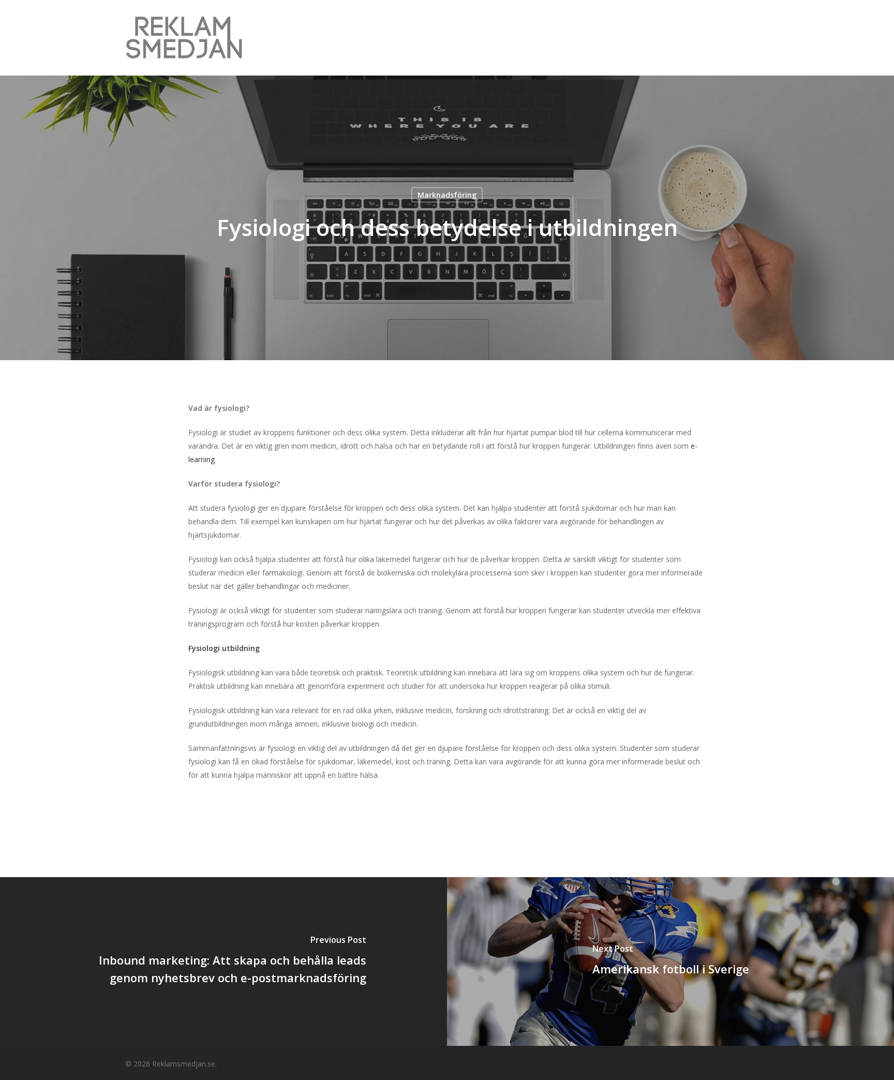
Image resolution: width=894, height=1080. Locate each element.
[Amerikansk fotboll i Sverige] (670, 961)
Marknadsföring (447, 195)
